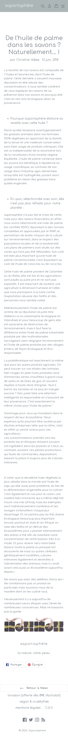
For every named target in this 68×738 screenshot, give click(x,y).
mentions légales (28, 707)
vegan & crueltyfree (34, 701)
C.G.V (49, 707)
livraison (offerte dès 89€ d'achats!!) (34, 695)
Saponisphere (37, 730)
